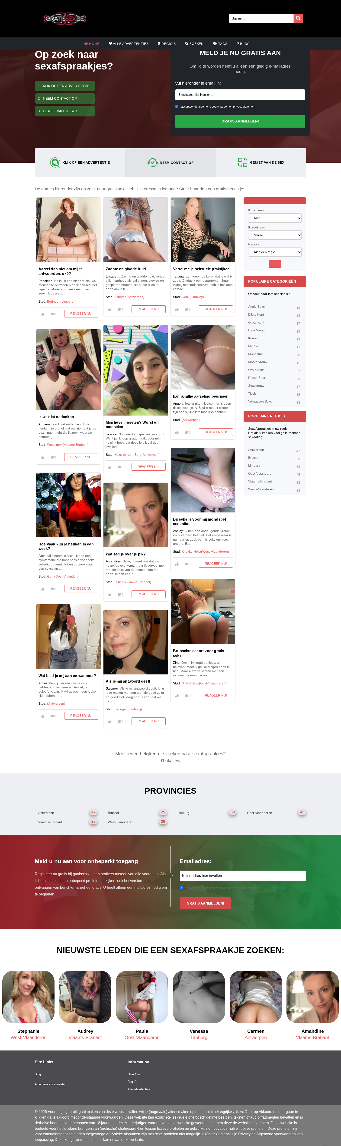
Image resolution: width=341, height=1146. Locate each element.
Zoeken (195, 44)
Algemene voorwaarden (50, 1084)
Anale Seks (274, 307)
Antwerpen (274, 450)
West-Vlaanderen (274, 489)
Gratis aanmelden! (240, 121)
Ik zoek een (256, 227)
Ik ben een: (256, 210)
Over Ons (134, 1074)
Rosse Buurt (274, 378)
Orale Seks (274, 370)
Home (94, 44)
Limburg (274, 466)
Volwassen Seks (274, 402)
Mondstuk (274, 354)
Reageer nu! (81, 313)
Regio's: (254, 244)
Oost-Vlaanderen (274, 474)
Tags (222, 44)
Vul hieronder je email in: (198, 83)
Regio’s (168, 44)
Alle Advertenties (130, 44)
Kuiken (274, 338)
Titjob (274, 394)
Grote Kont (274, 322)
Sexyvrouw (274, 386)
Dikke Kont (274, 315)
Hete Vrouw (274, 330)
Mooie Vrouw (274, 362)
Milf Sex (274, 346)
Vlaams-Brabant (274, 481)
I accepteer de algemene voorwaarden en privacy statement (217, 106)
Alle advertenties (139, 1089)
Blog (244, 44)
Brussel (274, 458)
